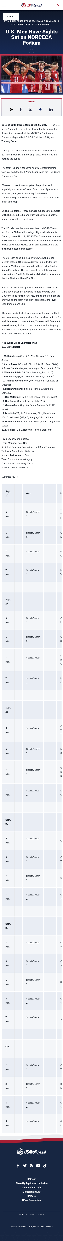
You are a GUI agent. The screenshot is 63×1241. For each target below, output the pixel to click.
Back (10, 16)
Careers (31, 1195)
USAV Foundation (31, 1200)
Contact (31, 1179)
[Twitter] (24, 1165)
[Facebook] (18, 1165)
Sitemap (23, 1214)
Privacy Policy (37, 1214)
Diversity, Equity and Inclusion (32, 1183)
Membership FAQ (31, 1191)
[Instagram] (31, 1165)
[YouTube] (38, 1165)
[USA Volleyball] (31, 5)
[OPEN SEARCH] (58, 5)
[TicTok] (45, 1165)
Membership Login (31, 1187)
